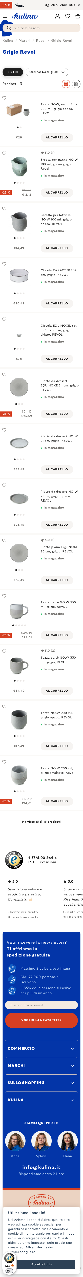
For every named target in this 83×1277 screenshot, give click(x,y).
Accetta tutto (41, 1264)
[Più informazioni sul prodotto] (19, 111)
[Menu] (5, 16)
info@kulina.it (41, 1167)
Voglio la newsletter (41, 1020)
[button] (41, 72)
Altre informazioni (40, 1247)
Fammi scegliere (21, 1252)
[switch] (9, 1271)
